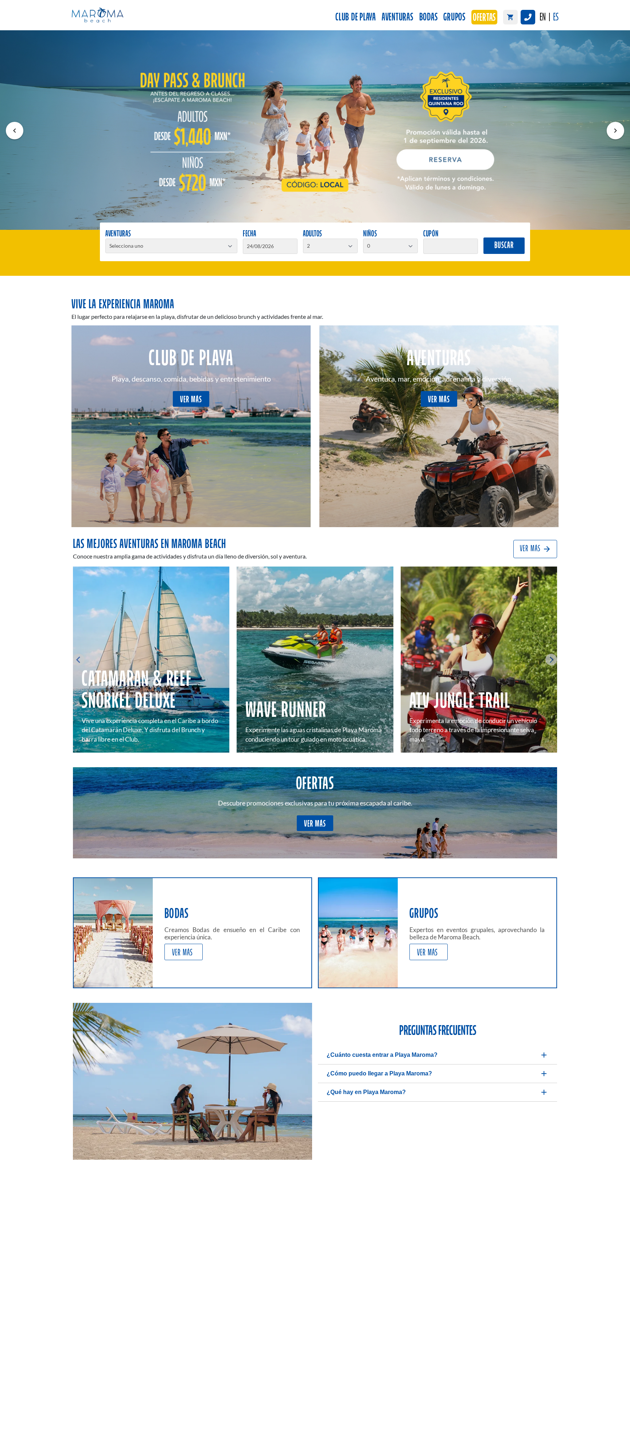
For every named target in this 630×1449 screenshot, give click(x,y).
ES (556, 17)
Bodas (428, 17)
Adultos (312, 234)
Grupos (454, 17)
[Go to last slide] (79, 659)
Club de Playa (355, 17)
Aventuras (397, 17)
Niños (370, 234)
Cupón (431, 234)
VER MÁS (191, 400)
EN (543, 17)
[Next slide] (551, 659)
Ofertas (484, 18)
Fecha (249, 234)
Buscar (504, 245)
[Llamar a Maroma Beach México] (528, 17)
